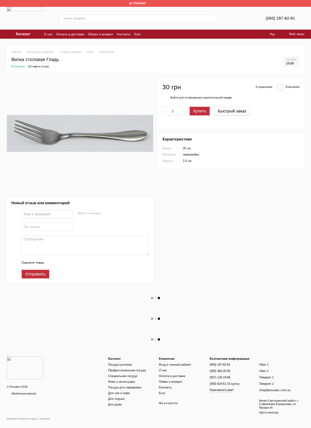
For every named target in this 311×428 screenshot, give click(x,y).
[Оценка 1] (51, 262)
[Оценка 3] (66, 262)
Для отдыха (116, 398)
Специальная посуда (122, 376)
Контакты (123, 34)
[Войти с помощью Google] (113, 213)
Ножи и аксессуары (121, 381)
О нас (48, 34)
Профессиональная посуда (127, 370)
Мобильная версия (23, 393)
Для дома (115, 404)
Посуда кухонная (120, 364)
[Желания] (251, 18)
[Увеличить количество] (180, 111)
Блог (137, 34)
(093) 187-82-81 (280, 18)
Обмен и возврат (100, 34)
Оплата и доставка (70, 34)
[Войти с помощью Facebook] (106, 213)
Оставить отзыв (38, 66)
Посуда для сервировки (124, 387)
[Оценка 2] (58, 262)
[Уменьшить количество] (166, 111)
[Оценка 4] (73, 262)
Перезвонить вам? (222, 390)
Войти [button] (174, 97)
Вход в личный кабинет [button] (175, 364)
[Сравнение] (239, 18)
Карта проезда (268, 412)
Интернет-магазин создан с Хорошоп (28, 418)
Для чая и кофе (119, 393)
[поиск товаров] (213, 18)
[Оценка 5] (80, 262)
